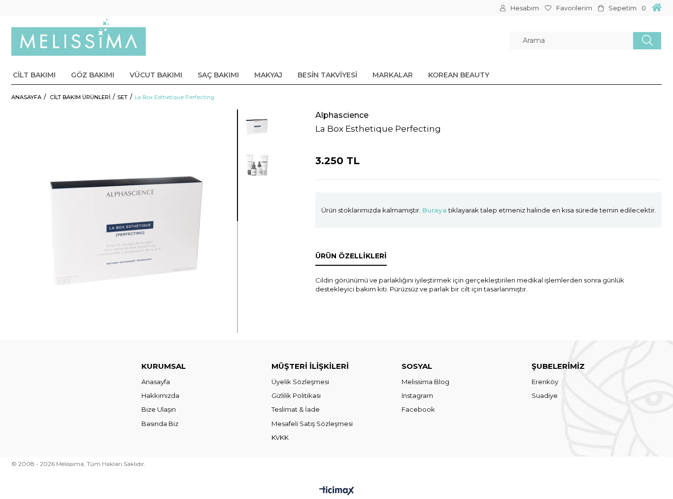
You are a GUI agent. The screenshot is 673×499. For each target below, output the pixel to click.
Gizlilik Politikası (296, 395)
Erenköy (545, 382)
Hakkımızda (160, 395)
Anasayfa (155, 382)
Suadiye (545, 395)
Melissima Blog (425, 382)
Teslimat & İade (295, 409)
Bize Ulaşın (158, 409)
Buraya (434, 210)
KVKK (280, 437)
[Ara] (647, 40)
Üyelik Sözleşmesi (300, 382)
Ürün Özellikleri (351, 255)
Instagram (417, 395)
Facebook (418, 409)
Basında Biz (159, 424)
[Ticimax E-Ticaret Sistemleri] (336, 491)
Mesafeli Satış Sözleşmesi (312, 424)
